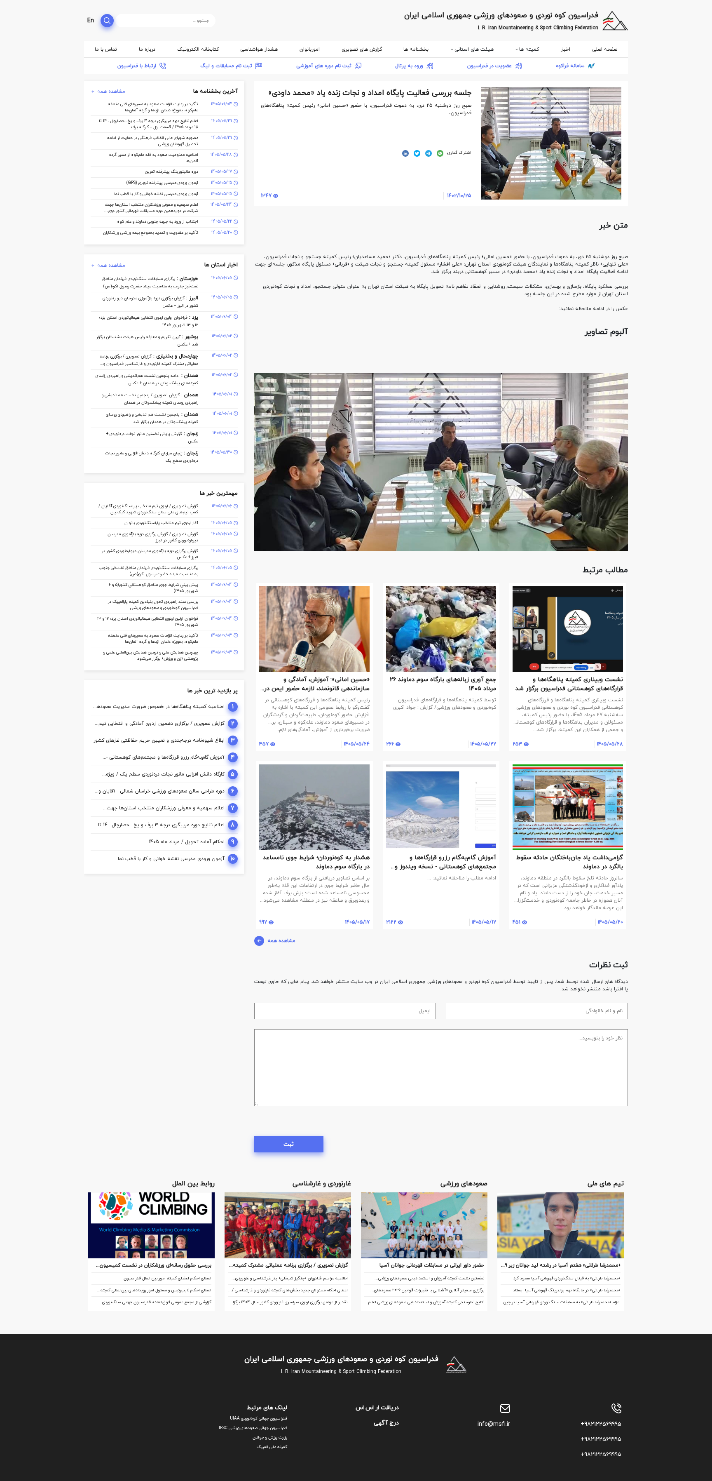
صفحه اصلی (604, 49)
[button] (620, 352)
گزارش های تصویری (362, 49)
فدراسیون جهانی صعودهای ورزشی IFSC (253, 1428)
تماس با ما (106, 49)
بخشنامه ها (416, 49)
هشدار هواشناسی (259, 49)
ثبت (288, 1144)
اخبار (565, 49)
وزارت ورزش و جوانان (270, 1437)
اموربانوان (310, 49)
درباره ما (147, 49)
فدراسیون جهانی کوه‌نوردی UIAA (258, 1418)
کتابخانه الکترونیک (198, 49)
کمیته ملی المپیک (272, 1447)
